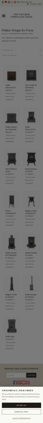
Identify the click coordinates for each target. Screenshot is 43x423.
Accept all (21, 405)
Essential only (21, 412)
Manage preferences (21, 418)
